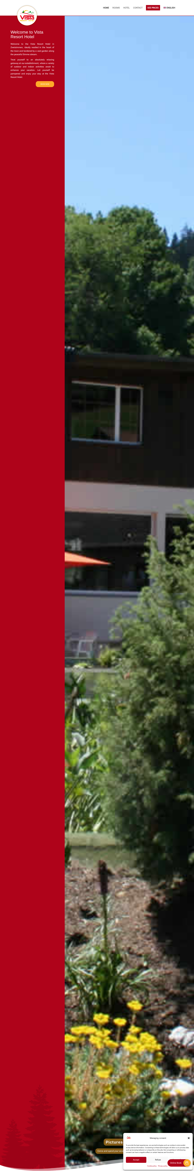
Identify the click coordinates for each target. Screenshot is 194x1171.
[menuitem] (106, 8)
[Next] (188, 593)
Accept (136, 1160)
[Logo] (27, 15)
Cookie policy (152, 1166)
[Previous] (71, 593)
